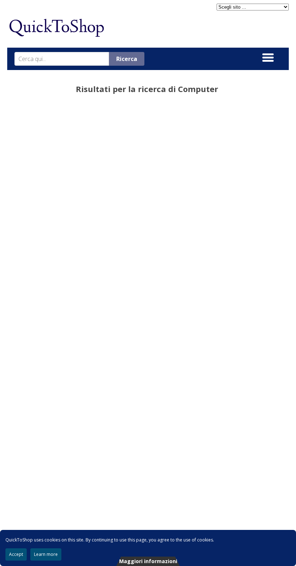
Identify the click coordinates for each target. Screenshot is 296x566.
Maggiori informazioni (148, 561)
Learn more (46, 554)
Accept (16, 554)
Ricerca (126, 59)
